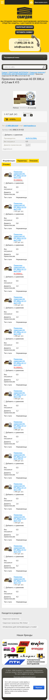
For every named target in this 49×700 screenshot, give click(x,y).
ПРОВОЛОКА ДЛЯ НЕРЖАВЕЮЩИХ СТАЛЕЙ (19, 627)
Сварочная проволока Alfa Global (15, 623)
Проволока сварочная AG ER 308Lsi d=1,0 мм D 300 (20, 331)
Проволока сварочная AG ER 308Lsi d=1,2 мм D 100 (20, 362)
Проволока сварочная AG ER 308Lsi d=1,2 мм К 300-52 (20, 456)
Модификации (9, 161)
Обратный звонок (24, 27)
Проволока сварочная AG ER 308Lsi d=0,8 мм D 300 (20, 237)
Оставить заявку (24, 32)
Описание (34, 161)
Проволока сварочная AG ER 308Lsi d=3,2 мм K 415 (20, 549)
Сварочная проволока (11, 619)
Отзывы (6, 164)
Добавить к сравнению (13, 135)
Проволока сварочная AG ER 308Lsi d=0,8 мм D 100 (20, 174)
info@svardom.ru (29, 126)
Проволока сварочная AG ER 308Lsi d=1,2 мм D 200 (20, 394)
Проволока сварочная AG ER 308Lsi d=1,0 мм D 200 (20, 300)
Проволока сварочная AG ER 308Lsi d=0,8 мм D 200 (20, 206)
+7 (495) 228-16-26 (11, 126)
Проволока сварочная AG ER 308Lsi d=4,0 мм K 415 (20, 580)
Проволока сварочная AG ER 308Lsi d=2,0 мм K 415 (20, 518)
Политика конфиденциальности (24, 677)
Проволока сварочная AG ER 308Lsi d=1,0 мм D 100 (20, 268)
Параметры (22, 161)
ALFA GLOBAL (31, 138)
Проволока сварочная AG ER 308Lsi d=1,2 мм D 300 (20, 425)
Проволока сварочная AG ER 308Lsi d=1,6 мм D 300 (20, 487)
